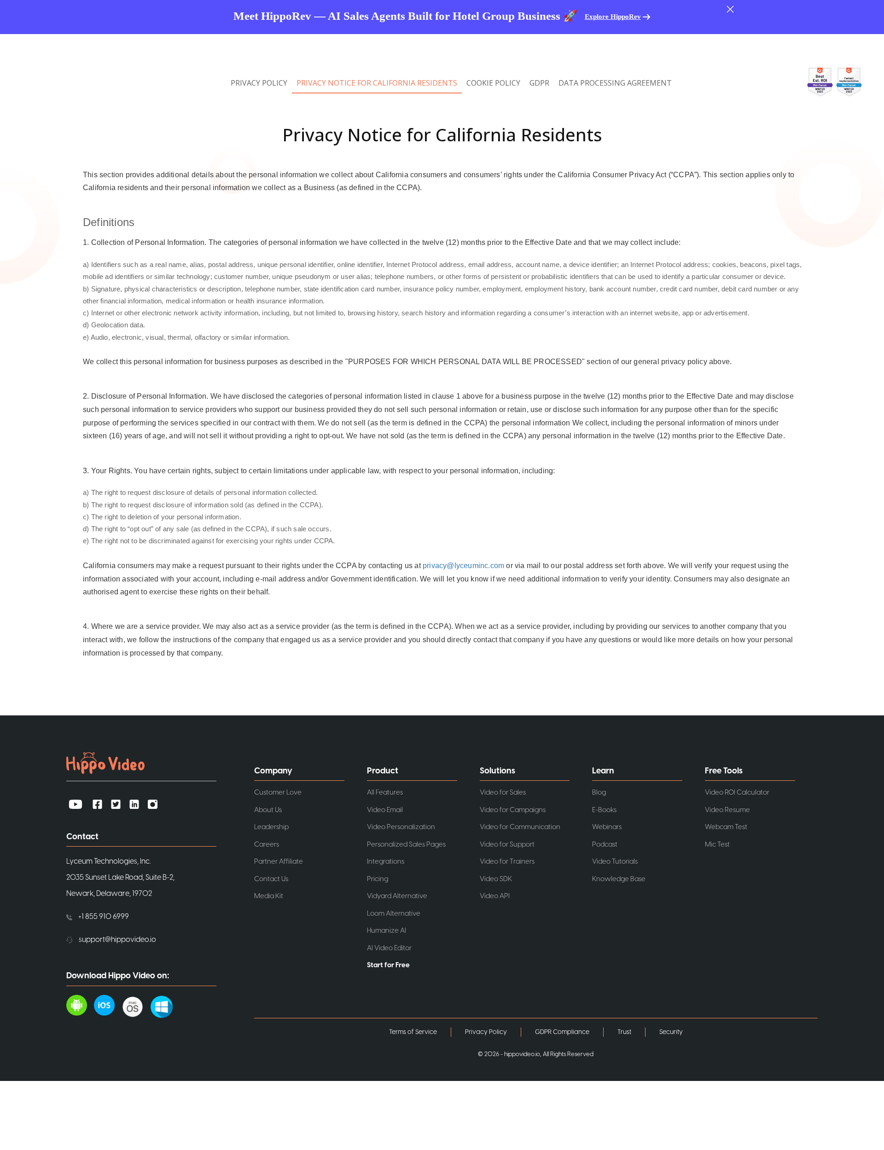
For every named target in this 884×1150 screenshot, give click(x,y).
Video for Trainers (507, 861)
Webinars (607, 827)
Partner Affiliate (278, 861)
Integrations (385, 861)
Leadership (271, 827)
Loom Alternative (393, 913)
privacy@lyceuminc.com (463, 565)
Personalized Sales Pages (406, 844)
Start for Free (388, 965)
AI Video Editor (389, 948)
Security (671, 1032)
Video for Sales (503, 792)
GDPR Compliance (562, 1032)
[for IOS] (108, 1005)
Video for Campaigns (513, 810)
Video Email (385, 810)
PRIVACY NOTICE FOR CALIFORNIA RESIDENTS (377, 83)
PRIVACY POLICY (259, 83)
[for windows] (165, 1005)
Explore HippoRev (613, 16)
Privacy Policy (486, 1032)
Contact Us (271, 879)
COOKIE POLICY (493, 83)
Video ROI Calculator (737, 792)
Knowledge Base (619, 879)
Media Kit (268, 896)
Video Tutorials (615, 861)
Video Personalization (401, 827)
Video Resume (727, 810)
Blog (599, 792)
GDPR (539, 83)
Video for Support (507, 844)
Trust (624, 1032)
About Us (268, 810)
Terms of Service (413, 1032)
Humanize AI (386, 930)
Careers (266, 844)
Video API (495, 896)
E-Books (604, 810)
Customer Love (278, 792)
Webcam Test (726, 827)
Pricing (377, 879)
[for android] (80, 1005)
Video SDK (496, 879)
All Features (385, 792)
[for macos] (136, 1005)
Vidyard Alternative (397, 896)
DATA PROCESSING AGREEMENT (615, 83)
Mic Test (717, 844)
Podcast (604, 844)
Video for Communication (520, 827)
